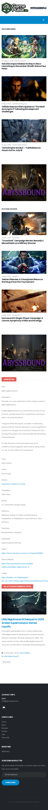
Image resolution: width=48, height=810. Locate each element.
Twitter (4, 573)
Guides (4, 731)
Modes (4, 501)
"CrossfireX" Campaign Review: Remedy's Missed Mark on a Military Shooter (22, 242)
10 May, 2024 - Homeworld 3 (11, 315)
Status (4, 469)
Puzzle (22, 484)
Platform (15, 484)
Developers (6, 539)
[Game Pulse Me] (15, 8)
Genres (4, 480)
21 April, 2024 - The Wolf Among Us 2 (14, 104)
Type (3, 459)
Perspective (6, 490)
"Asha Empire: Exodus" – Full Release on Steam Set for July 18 (21, 149)
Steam (4, 549)
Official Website (8, 560)
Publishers (6, 528)
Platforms (5, 511)
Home (4, 722)
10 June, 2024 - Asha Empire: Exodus (14, 145)
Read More (6, 662)
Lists (3, 734)
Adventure (6, 484)
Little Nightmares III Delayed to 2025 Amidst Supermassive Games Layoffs (23, 623)
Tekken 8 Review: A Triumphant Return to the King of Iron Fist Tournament (22, 280)
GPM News (6, 752)
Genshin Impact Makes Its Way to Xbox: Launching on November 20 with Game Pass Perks (24, 66)
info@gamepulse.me (10, 701)
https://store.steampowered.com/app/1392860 (22, 553)
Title (3, 387)
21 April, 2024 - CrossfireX (10, 238)
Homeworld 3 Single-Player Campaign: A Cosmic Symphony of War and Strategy (22, 319)
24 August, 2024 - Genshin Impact (14, 61)
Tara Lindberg (24, 653)
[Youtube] (4, 707)
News (4, 725)
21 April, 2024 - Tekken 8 (10, 276)
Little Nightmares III (11, 656)
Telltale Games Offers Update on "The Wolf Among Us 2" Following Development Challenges (23, 109)
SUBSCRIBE (10, 782)
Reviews (5, 728)
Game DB (5, 738)
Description (6, 397)
